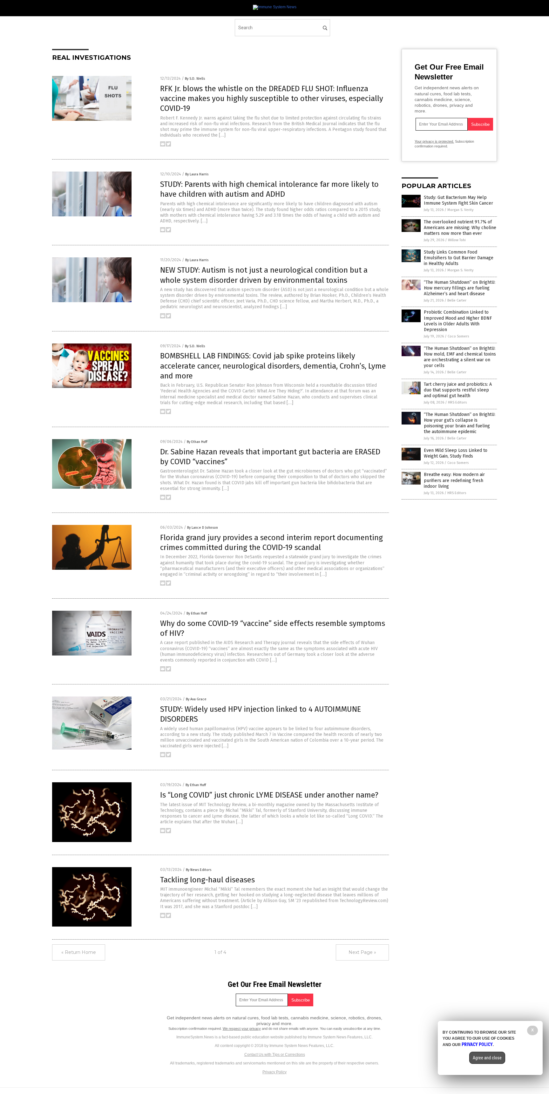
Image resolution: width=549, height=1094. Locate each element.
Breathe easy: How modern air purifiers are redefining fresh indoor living (454, 480)
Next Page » (362, 952)
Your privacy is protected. (434, 141)
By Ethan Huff (197, 442)
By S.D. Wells (195, 79)
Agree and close (487, 1057)
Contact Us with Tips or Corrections (274, 1054)
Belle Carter (456, 300)
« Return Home (78, 952)
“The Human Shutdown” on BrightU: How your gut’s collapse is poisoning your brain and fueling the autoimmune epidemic (459, 423)
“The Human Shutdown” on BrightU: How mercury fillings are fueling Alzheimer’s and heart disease (459, 288)
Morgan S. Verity (460, 210)
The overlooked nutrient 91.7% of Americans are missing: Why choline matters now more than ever (460, 227)
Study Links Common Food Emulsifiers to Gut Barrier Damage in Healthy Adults (458, 257)
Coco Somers (458, 336)
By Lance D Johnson (202, 528)
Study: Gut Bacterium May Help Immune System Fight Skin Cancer (458, 200)
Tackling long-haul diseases (207, 879)
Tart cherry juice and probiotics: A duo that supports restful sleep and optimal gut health (458, 390)
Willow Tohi (457, 240)
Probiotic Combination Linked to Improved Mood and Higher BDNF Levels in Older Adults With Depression (458, 320)
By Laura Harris (196, 174)
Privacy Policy (274, 1072)
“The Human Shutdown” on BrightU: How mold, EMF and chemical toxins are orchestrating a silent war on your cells (460, 357)
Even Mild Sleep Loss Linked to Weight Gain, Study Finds (455, 453)
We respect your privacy (242, 1028)
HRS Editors (457, 402)
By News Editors (198, 870)
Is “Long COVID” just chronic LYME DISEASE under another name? (269, 795)
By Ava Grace (196, 699)
